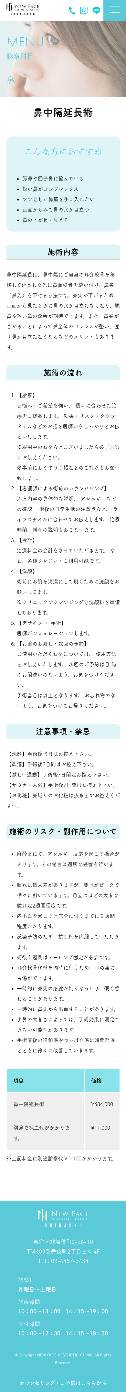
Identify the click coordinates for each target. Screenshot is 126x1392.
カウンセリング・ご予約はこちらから (63, 1383)
